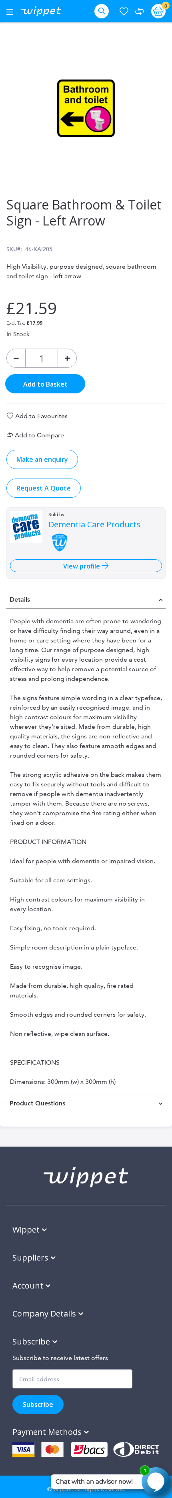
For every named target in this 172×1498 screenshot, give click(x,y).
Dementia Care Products (94, 524)
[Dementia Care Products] (26, 527)
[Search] (103, 11)
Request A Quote (43, 488)
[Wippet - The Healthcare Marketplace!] (41, 11)
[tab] (86, 599)
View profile (82, 566)
